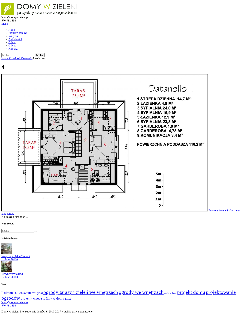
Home (11, 29)
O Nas (12, 45)
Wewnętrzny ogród (12, 273)
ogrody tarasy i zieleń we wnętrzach (80, 292)
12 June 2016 (8, 277)
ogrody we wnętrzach (141, 292)
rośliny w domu (53, 298)
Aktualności (15, 39)
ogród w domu (170, 293)
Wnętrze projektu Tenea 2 (15, 256)
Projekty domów (17, 32)
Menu (4, 23)
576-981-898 (8, 305)
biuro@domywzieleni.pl (14, 302)
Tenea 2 (68, 299)
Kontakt (12, 48)
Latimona (7, 293)
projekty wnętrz (31, 298)
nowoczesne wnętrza (29, 293)
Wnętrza (13, 36)
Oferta (12, 42)
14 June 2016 (8, 259)
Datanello (27, 58)
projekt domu (191, 292)
